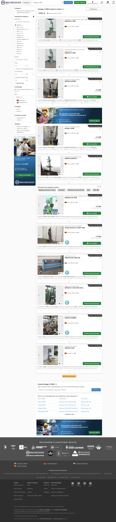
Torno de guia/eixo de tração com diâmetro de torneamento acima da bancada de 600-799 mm (76, 473)
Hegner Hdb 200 (86, 402)
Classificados (21, 118)
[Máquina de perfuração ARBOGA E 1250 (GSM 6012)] (51, 295)
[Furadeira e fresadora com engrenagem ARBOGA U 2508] (51, 28)
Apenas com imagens (23, 126)
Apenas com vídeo (22, 128)
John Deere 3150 (108, 473)
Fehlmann (61, 190)
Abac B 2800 (41, 398)
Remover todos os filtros (55, 13)
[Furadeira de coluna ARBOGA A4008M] (51, 325)
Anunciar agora (94, 121)
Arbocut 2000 (42, 402)
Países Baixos (23, 102)
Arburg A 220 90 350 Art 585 (67, 402)
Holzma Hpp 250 (86, 408)
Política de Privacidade (46, 518)
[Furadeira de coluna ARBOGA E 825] (51, 355)
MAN (20, 31)
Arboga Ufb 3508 (43, 411)
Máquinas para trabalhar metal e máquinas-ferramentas (25, 11)
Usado (19, 111)
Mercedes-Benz (22, 29)
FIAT (19, 51)
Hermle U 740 (85, 405)
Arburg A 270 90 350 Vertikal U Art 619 (70, 408)
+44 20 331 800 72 (22, 464)
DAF (19, 41)
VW (19, 53)
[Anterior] (38, 28)
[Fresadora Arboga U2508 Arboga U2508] (51, 135)
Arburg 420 (62, 398)
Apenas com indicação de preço (24, 69)
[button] (113, 2)
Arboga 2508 (41, 405)
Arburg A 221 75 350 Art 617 (67, 405)
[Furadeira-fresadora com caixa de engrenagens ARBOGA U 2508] (51, 58)
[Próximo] (62, 28)
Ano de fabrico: (19, 71)
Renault (20, 43)
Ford (19, 47)
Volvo (19, 49)
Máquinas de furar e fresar (47, 190)
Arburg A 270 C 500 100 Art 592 (68, 411)
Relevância (93, 9)
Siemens (20, 35)
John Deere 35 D (52, 477)
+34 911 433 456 (22, 466)
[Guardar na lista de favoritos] (100, 22)
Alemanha (22, 100)
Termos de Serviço (58, 518)
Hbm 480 (96, 190)
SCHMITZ (20, 37)
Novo (18, 109)
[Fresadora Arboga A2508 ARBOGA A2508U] (51, 88)
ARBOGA (20, 25)
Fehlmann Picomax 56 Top (76, 190)
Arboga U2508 (42, 408)
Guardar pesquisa (69, 376)
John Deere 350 (75, 477)
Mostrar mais (70, 414)
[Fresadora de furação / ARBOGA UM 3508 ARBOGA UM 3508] (51, 205)
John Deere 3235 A (64, 477)
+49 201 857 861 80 (81, 464)
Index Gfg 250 (85, 411)
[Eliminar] (62, 2)
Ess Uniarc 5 (84, 398)
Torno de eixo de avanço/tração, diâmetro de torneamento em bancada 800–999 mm (26, 473)
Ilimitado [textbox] (19, 97)
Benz (20, 27)
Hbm (88, 190)
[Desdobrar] (69, 45)
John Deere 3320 (41, 477)
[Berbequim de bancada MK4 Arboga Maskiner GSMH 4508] (51, 235)
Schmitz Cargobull (23, 39)
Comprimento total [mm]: (21, 77)
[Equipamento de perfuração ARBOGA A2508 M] (51, 165)
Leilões (19, 120)
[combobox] (24, 97)
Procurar (69, 2)
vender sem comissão (25, 175)
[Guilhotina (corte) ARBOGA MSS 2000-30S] (51, 265)
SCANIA (20, 45)
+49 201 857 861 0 (52, 464)
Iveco (20, 33)
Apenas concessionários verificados (23, 131)
